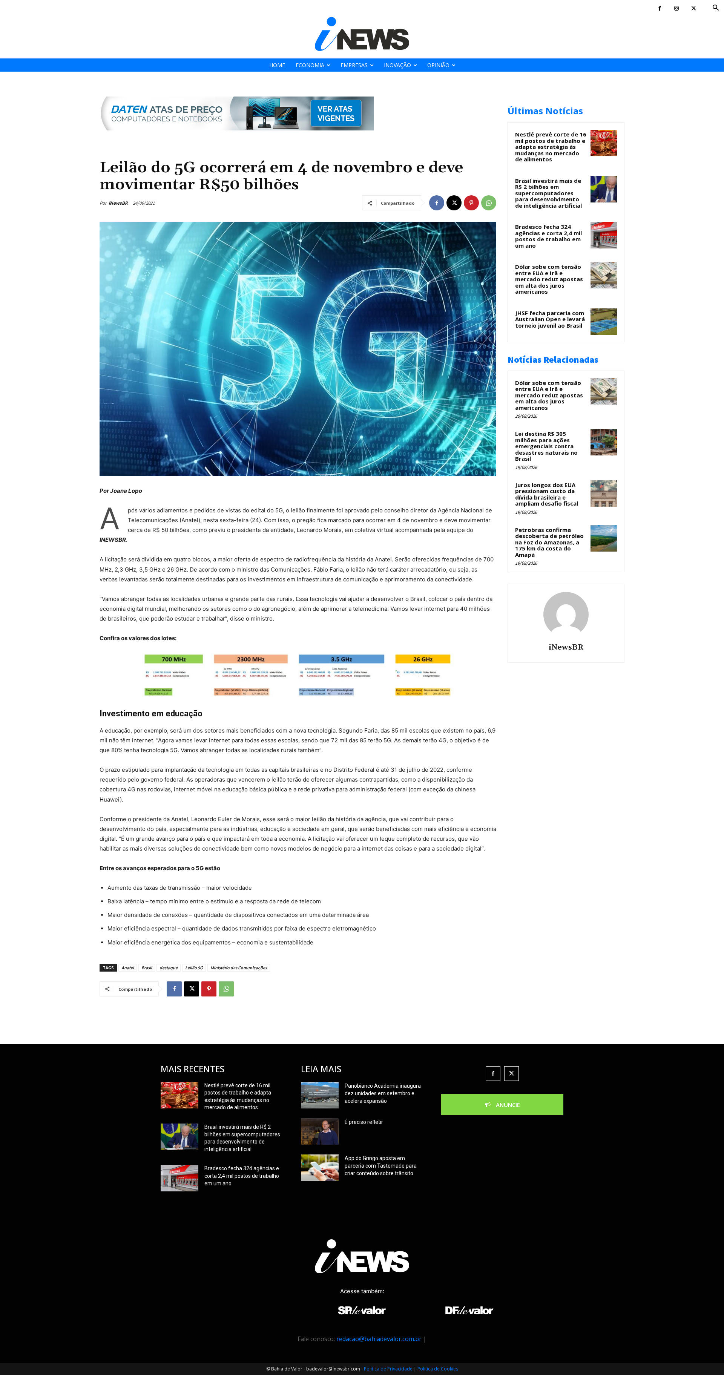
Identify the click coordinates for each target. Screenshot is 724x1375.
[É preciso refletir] (320, 1131)
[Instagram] (676, 8)
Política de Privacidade (388, 1369)
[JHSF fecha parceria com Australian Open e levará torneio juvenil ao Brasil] (604, 321)
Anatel (127, 967)
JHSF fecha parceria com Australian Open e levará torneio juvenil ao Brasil (550, 319)
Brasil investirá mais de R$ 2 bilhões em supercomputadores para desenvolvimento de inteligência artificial (548, 193)
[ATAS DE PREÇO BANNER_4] (237, 136)
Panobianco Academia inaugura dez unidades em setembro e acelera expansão (383, 1093)
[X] (693, 8)
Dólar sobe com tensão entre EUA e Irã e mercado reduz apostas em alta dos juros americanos (549, 279)
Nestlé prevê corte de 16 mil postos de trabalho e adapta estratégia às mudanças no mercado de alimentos (550, 146)
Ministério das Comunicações (238, 967)
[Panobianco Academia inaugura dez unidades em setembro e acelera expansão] (320, 1095)
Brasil (146, 967)
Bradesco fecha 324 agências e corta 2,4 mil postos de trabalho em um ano (548, 236)
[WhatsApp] (488, 202)
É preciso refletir (364, 1122)
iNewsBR (118, 203)
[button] (716, 8)
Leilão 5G (194, 967)
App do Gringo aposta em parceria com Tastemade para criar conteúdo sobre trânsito (381, 1165)
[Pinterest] (471, 202)
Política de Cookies (437, 1369)
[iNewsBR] (566, 614)
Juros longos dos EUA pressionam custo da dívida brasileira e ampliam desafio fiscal (546, 494)
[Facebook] (659, 8)
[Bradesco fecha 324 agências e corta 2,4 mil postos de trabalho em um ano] (604, 235)
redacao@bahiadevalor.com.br (379, 1339)
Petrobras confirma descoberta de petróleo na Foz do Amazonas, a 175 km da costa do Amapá (549, 542)
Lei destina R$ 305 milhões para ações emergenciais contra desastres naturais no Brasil (546, 446)
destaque (169, 967)
